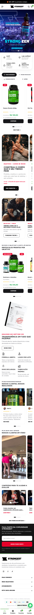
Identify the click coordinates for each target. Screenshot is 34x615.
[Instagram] (3, 571)
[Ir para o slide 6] (20, 50)
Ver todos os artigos (17, 520)
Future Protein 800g (9, 108)
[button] (14, 457)
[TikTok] (12, 571)
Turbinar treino (11, 235)
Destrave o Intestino (9, 277)
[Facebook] (8, 571)
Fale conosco (7, 577)
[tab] (9, 75)
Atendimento (7, 586)
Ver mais (6, 421)
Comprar (13, 121)
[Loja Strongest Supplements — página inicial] (17, 6)
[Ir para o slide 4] (16, 50)
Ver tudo (17, 130)
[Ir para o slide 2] (13, 50)
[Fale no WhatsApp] (30, 605)
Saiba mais (8, 348)
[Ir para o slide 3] (17, 296)
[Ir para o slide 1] (13, 126)
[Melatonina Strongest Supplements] (17, 31)
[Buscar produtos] (29, 6)
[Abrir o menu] (3, 6)
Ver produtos (11, 188)
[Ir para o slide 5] (18, 50)
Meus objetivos (8, 581)
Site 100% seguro (8, 590)
